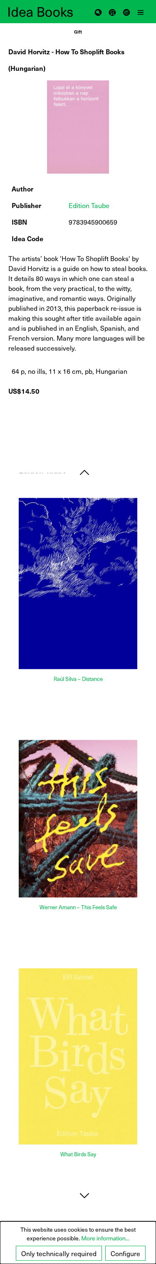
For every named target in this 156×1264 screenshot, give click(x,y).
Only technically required (59, 1253)
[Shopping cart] (112, 11)
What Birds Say (78, 1153)
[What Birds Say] (78, 1056)
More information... (105, 1238)
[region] (78, 127)
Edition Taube (89, 205)
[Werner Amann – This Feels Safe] (78, 818)
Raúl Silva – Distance (78, 678)
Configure (125, 1253)
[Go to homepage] (43, 11)
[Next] (84, 1195)
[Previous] (84, 471)
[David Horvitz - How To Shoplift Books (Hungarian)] (78, 127)
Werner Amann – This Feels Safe (78, 906)
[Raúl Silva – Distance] (78, 583)
